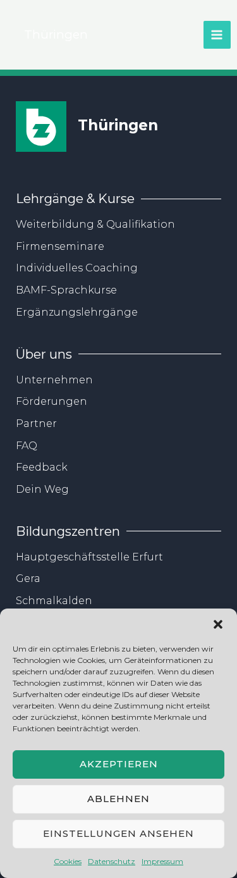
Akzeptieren (119, 764)
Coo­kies (68, 861)
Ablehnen (118, 799)
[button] (218, 624)
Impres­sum (162, 861)
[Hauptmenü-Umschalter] (217, 34)
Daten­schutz (111, 861)
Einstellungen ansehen (118, 833)
